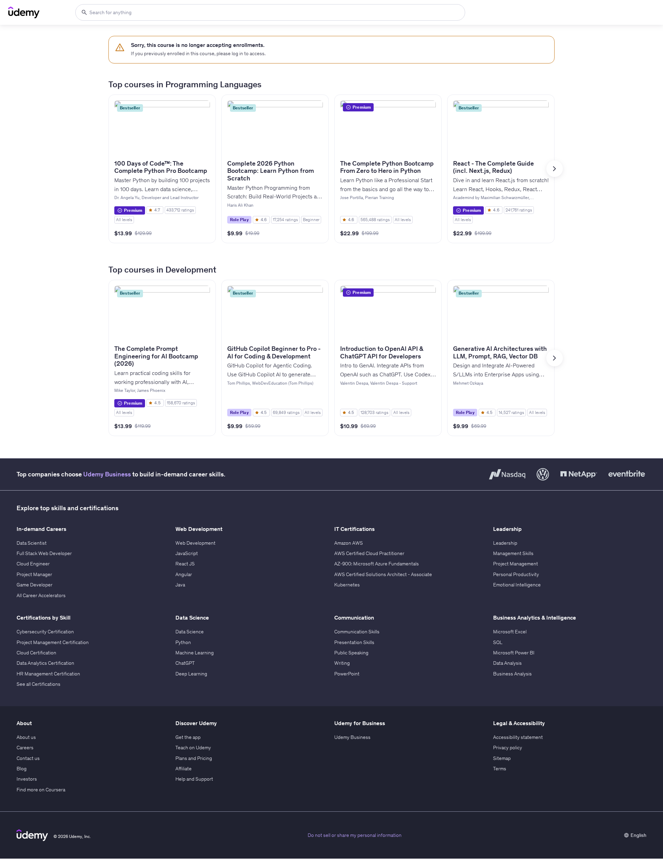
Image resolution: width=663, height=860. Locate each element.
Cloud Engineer (33, 564)
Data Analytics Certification (45, 663)
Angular (183, 574)
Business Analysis (512, 674)
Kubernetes (347, 585)
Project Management (515, 564)
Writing (342, 663)
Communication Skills (356, 632)
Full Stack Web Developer (44, 553)
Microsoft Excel (510, 632)
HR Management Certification (48, 674)
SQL (497, 642)
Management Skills (513, 553)
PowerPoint (346, 674)
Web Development (195, 543)
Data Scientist (32, 543)
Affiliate (183, 768)
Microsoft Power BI (514, 653)
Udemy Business (107, 474)
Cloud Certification (36, 653)
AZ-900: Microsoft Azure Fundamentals (376, 564)
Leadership (505, 543)
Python (183, 642)
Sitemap (502, 758)
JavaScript (186, 553)
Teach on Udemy (193, 747)
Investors (27, 779)
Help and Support (194, 779)
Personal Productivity (516, 574)
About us (26, 737)
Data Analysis (507, 663)
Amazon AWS (348, 543)
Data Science (189, 632)
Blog (22, 768)
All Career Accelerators (41, 595)
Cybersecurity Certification (45, 632)
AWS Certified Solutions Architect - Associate (383, 574)
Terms (499, 768)
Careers (25, 747)
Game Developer (34, 585)
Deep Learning (191, 674)
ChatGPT (185, 663)
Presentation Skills (354, 642)
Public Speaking (351, 653)
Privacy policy (507, 747)
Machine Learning (194, 653)
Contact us (28, 758)
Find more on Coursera (41, 790)
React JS (185, 564)
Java (180, 585)
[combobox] (270, 12)
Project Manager (34, 574)
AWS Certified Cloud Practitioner (369, 553)
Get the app (188, 737)
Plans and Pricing (193, 758)
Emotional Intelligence (517, 585)
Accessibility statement (518, 737)
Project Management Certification (53, 642)
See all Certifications (38, 684)
